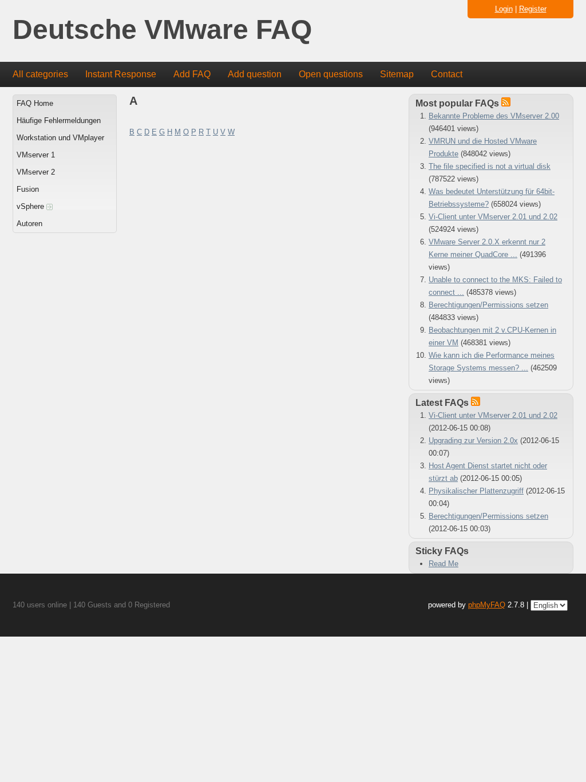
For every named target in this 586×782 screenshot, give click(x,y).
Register (533, 9)
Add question (255, 74)
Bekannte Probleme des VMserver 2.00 (494, 116)
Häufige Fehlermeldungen (59, 120)
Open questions (331, 74)
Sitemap (397, 74)
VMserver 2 (36, 172)
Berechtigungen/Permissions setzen (488, 305)
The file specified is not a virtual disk (490, 166)
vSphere (31, 206)
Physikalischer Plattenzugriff (476, 491)
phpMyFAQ (486, 605)
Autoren (29, 223)
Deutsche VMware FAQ (162, 30)
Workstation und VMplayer (60, 137)
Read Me (443, 563)
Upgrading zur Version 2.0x (473, 440)
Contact (446, 74)
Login (504, 9)
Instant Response (120, 74)
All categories (40, 74)
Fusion (28, 189)
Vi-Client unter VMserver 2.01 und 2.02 (493, 216)
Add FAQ (192, 74)
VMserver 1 (36, 155)
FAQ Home (35, 103)
